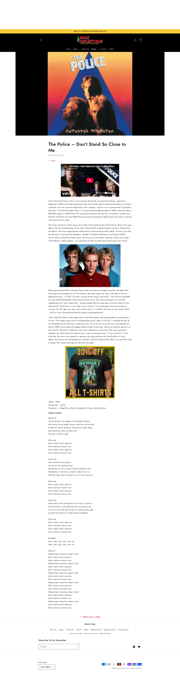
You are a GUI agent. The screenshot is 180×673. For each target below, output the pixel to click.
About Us (53, 630)
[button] (40, 39)
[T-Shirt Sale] (90, 372)
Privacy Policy (123, 630)
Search (79, 630)
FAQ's (86, 630)
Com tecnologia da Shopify (134, 668)
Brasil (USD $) (46, 667)
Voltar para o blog (91, 616)
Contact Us (70, 630)
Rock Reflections (121, 668)
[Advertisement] (90, 14)
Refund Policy (96, 630)
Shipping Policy (110, 630)
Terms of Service (76, 633)
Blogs (61, 630)
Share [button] (53, 161)
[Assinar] (77, 646)
